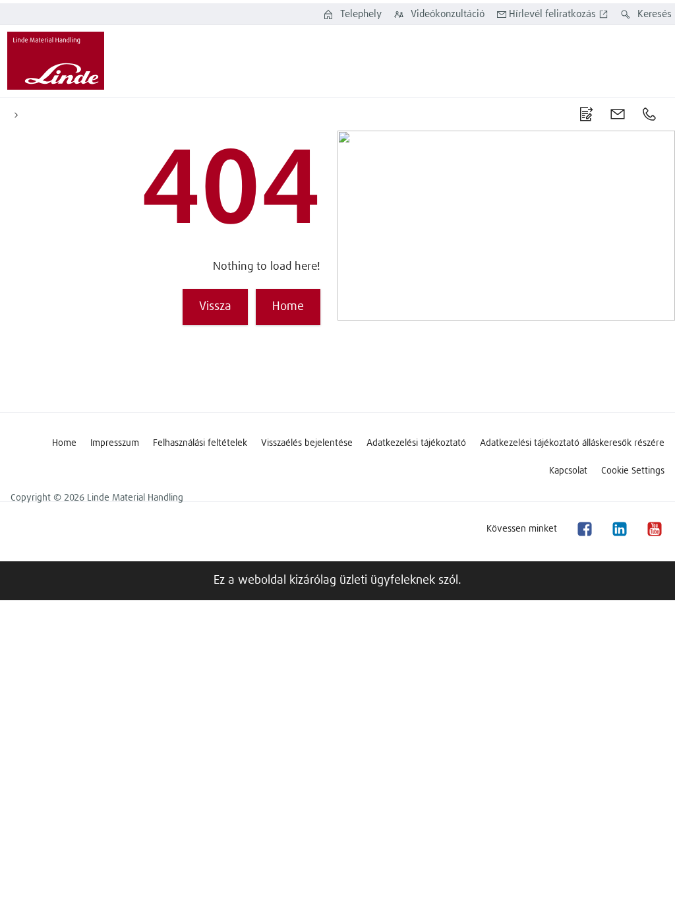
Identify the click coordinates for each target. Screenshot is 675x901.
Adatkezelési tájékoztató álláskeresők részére (572, 443)
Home (64, 443)
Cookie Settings (632, 471)
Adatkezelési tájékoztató (416, 443)
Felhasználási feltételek (200, 443)
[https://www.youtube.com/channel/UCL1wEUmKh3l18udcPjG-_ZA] (654, 528)
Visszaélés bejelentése (307, 443)
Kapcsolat (568, 471)
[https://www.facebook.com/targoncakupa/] (584, 528)
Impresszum (114, 443)
